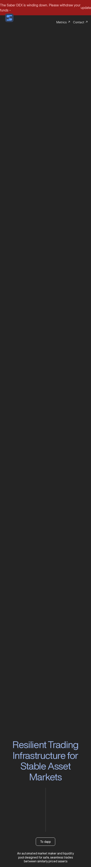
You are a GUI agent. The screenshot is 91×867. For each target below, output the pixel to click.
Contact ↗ (80, 22)
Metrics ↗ (63, 22)
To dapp (45, 841)
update (86, 8)
